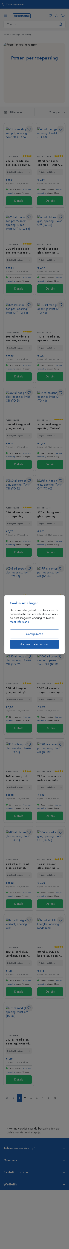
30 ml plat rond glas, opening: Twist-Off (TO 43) (49, 250)
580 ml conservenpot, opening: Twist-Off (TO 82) (18, 514)
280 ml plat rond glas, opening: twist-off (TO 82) (17, 866)
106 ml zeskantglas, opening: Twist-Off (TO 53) (49, 866)
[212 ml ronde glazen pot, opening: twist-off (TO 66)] (19, 139)
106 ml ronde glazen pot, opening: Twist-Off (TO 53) (18, 338)
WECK (40, 947)
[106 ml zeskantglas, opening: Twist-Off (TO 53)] (50, 842)
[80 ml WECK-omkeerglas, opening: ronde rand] (50, 930)
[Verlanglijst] (49, 15)
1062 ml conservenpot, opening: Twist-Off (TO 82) (49, 690)
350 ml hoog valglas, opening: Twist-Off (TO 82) (18, 690)
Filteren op (16, 112)
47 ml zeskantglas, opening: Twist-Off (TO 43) (50, 426)
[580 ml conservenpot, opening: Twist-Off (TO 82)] (19, 491)
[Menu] (5, 16)
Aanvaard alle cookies (34, 644)
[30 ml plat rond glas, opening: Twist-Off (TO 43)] (50, 227)
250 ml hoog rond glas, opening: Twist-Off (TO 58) (18, 426)
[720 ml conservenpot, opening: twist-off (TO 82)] (50, 755)
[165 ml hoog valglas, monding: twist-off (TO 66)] (19, 755)
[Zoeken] (60, 24)
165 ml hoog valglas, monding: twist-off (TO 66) (17, 778)
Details (18, 201)
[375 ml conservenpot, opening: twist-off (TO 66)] (50, 579)
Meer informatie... (20, 622)
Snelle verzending (36, 4)
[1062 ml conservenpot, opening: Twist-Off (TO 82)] (50, 667)
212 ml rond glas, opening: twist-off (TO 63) (18, 1041)
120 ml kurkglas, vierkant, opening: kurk (18, 953)
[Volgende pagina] (48, 1098)
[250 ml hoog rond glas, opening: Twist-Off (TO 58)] (19, 403)
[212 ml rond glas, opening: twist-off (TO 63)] (19, 1018)
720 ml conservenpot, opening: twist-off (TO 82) (49, 778)
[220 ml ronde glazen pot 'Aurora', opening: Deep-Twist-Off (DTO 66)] (19, 227)
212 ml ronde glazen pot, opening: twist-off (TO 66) (18, 163)
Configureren (34, 634)
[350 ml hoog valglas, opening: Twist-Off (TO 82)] (19, 667)
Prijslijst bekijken (15, 172)
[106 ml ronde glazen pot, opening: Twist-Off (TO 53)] (19, 315)
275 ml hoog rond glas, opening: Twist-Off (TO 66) (49, 514)
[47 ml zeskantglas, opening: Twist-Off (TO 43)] (50, 403)
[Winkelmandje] (62, 15)
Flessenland (12, 156)
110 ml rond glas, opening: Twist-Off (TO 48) (50, 338)
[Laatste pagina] (55, 1098)
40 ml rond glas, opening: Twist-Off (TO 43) (50, 163)
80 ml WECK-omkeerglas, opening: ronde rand (50, 953)
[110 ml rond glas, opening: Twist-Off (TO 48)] (50, 315)
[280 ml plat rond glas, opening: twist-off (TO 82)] (19, 842)
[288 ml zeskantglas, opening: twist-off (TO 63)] (19, 579)
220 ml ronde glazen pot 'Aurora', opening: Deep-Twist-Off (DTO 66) (18, 250)
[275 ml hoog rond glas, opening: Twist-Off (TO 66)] (50, 491)
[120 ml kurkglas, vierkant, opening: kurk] (19, 930)
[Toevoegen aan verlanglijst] (29, 129)
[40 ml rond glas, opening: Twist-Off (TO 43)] (50, 139)
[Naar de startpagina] (21, 15)
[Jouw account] (56, 15)
